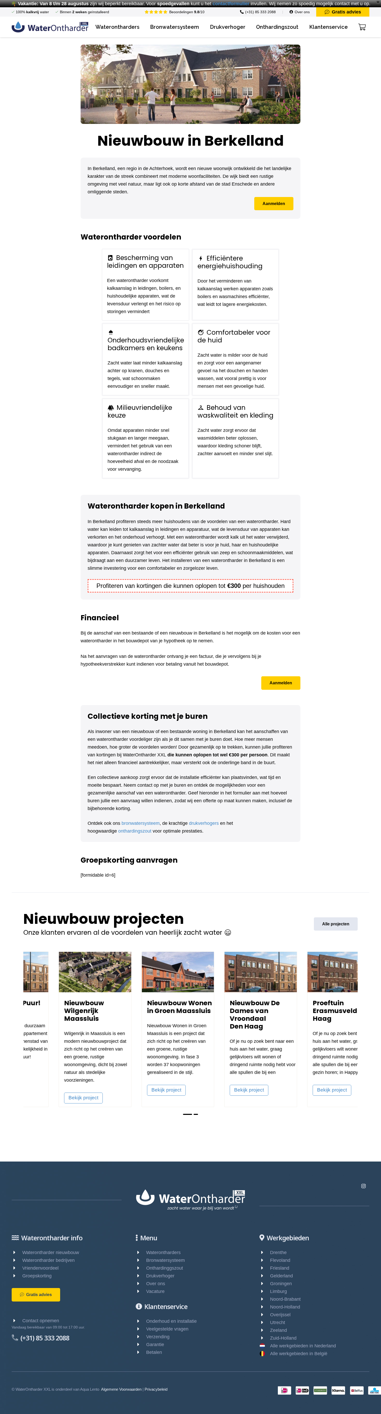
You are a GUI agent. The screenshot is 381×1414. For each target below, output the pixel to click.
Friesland (279, 1268)
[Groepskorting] (17, 1275)
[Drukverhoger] (141, 1275)
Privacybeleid (156, 1389)
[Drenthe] (264, 1252)
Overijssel (280, 1314)
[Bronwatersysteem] (141, 1260)
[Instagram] (363, 1186)
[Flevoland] (264, 1260)
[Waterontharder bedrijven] (17, 1260)
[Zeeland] (264, 1330)
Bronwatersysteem (165, 1260)
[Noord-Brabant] (264, 1299)
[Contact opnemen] (17, 1320)
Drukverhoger (160, 1275)
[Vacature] (141, 1291)
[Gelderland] (264, 1275)
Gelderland (281, 1275)
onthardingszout (134, 831)
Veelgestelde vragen (167, 1329)
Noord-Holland (285, 1307)
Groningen (281, 1283)
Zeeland (278, 1330)
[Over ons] (141, 1283)
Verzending (158, 1336)
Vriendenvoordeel (40, 1268)
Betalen (154, 1352)
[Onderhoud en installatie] (141, 1321)
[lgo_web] (50, 27)
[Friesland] (264, 1268)
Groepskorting (37, 1275)
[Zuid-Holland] (264, 1338)
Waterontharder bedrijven (48, 1260)
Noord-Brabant (285, 1299)
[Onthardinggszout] (141, 1268)
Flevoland (280, 1260)
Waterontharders (163, 1252)
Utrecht (277, 1322)
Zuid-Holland (283, 1338)
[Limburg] (264, 1291)
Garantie (155, 1344)
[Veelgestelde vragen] (141, 1329)
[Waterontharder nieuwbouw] (17, 1252)
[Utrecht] (264, 1322)
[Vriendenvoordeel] (17, 1268)
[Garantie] (141, 1344)
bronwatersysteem (141, 823)
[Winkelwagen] (362, 27)
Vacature (155, 1291)
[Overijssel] (264, 1314)
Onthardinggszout (164, 1268)
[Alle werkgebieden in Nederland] (264, 1345)
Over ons (155, 1283)
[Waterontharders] (141, 1252)
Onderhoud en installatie (171, 1321)
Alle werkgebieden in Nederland (303, 1345)
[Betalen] (141, 1352)
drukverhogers (204, 823)
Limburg (278, 1291)
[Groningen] (264, 1283)
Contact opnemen (40, 1320)
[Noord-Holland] (264, 1307)
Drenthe (278, 1252)
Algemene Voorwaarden (121, 1389)
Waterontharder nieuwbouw (50, 1252)
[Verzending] (141, 1336)
